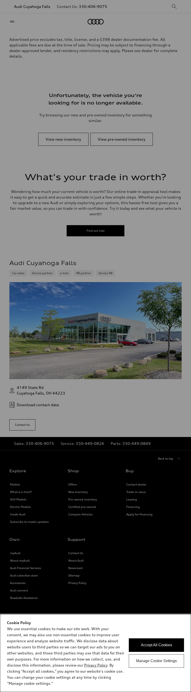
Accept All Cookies (156, 645)
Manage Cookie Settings (156, 661)
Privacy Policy (95, 665)
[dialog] (95, 653)
